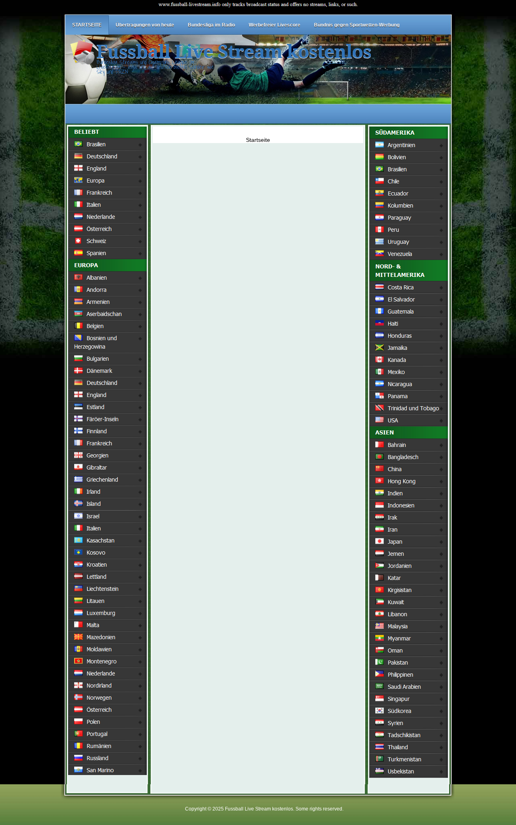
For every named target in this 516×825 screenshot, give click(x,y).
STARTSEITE (87, 25)
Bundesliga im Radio (211, 25)
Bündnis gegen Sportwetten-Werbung (356, 25)
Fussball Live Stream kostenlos (233, 51)
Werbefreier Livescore (274, 25)
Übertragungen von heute (145, 25)
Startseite (258, 140)
